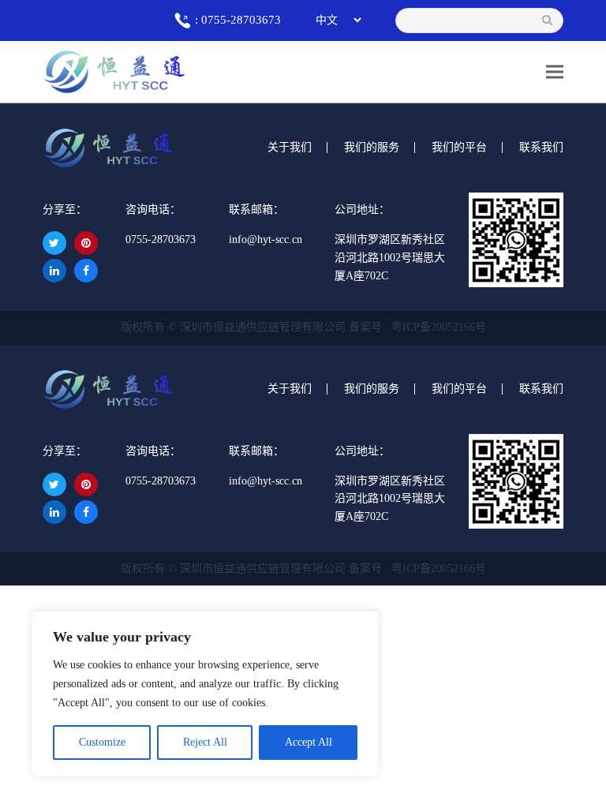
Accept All (308, 742)
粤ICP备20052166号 (438, 327)
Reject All (205, 742)
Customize (102, 742)
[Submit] (547, 20)
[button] (554, 71)
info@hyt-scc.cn (265, 239)
